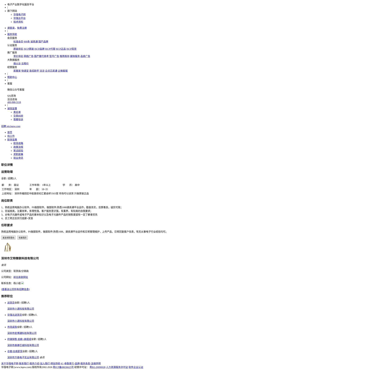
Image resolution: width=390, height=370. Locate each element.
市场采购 (12, 327)
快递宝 (25, 70)
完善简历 (23, 238)
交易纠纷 (18, 116)
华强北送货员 (14, 315)
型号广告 (54, 56)
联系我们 (24, 363)
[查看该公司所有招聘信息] (15, 289)
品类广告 (85, 56)
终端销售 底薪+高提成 (19, 339)
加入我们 (45, 363)
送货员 (11, 302)
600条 (27, 41)
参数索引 (69, 363)
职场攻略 (18, 143)
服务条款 (85, 363)
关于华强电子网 (9, 363)
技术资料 (18, 22)
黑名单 (17, 112)
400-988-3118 (14, 102)
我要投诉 (18, 119)
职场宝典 (12, 139)
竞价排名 (18, 56)
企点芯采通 (51, 70)
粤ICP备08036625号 (63, 367)
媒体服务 (75, 56)
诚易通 (34, 41)
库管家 (17, 70)
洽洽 (42, 70)
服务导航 (12, 34)
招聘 (10, 126)
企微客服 (63, 70)
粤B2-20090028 (97, 367)
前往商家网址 (20, 277)
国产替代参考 (41, 56)
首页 (9, 132)
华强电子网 (19, 14)
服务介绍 (34, 363)
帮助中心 (12, 77)
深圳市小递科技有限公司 (20, 308)
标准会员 (18, 41)
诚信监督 (12, 108)
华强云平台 (19, 18)
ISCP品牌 (39, 49)
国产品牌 (43, 41)
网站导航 (55, 363)
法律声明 (96, 363)
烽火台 (17, 63)
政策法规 (18, 147)
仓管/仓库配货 (15, 351)
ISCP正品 (61, 49)
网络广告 (29, 56)
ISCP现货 (71, 49)
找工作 (11, 136)
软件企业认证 (136, 367)
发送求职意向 (8, 238)
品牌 (77, 363)
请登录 (11, 28)
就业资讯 (18, 158)
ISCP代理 (50, 49)
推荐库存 (64, 56)
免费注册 (22, 28)
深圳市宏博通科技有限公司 (22, 333)
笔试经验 (18, 150)
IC (62, 363)
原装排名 (18, 49)
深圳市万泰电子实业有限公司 (23, 357)
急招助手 (34, 70)
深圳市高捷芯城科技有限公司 (23, 345)
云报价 (25, 63)
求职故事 (18, 154)
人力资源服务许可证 (117, 367)
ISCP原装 (29, 49)
